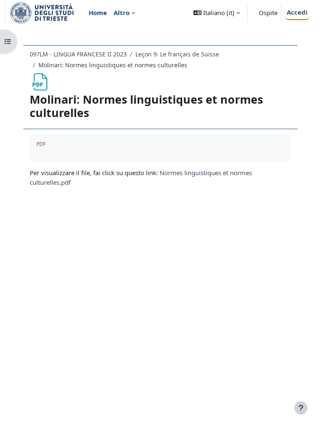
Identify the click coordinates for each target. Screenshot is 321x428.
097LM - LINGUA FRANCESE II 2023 (78, 54)
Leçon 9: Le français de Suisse (177, 54)
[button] (216, 12)
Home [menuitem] (98, 12)
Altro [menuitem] (122, 12)
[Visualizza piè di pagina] (301, 408)
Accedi (297, 12)
